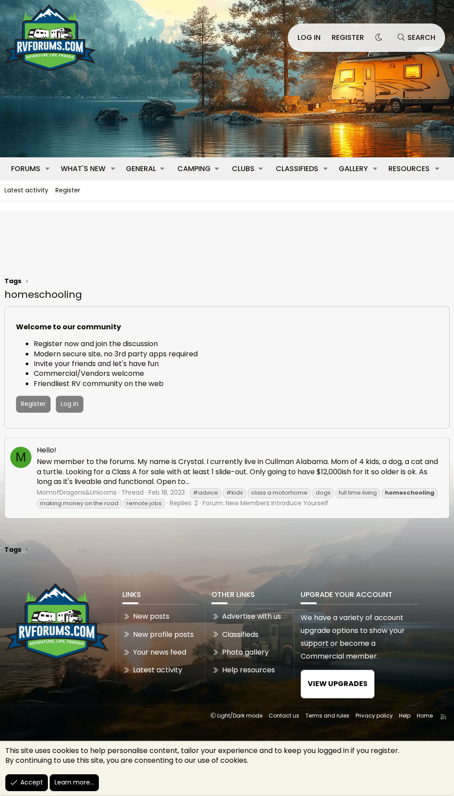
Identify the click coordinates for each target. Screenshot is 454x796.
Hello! (46, 450)
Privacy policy (374, 715)
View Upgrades (338, 684)
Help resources (248, 670)
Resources (409, 169)
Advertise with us (251, 616)
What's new (83, 169)
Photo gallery (245, 652)
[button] (47, 168)
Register (67, 190)
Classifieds (297, 169)
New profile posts (163, 634)
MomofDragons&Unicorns (77, 492)
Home (425, 715)
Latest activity (26, 190)
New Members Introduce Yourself (277, 503)
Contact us (284, 715)
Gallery (353, 169)
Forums (25, 169)
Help (405, 715)
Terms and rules (327, 715)
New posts (151, 616)
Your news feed (159, 652)
